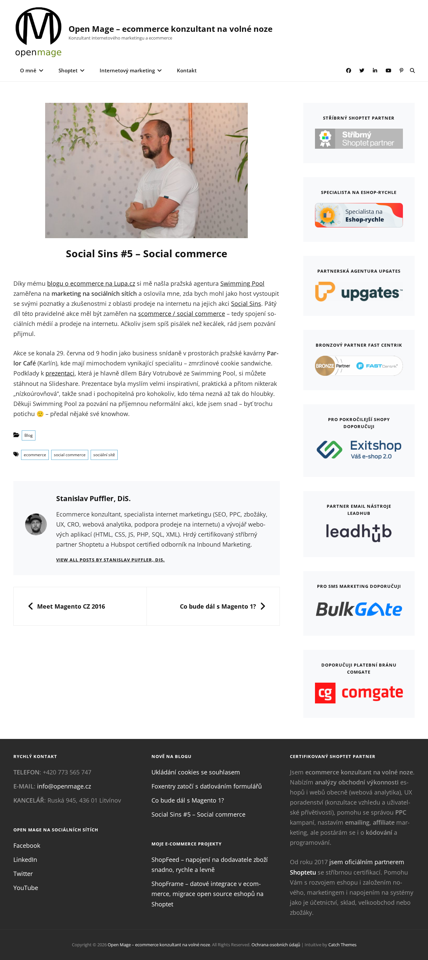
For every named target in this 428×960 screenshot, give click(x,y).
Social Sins (246, 303)
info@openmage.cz (64, 786)
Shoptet (68, 70)
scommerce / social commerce (181, 314)
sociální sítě (104, 455)
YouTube (25, 888)
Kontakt (187, 70)
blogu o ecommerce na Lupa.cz (91, 283)
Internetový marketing (127, 70)
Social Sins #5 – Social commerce (198, 814)
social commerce (70, 455)
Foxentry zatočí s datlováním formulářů (206, 786)
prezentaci (60, 373)
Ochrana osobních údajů (275, 945)
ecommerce (35, 455)
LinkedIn (25, 859)
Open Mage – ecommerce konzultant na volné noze (171, 28)
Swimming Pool (242, 283)
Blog (28, 435)
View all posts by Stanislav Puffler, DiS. (110, 560)
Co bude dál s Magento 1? (187, 800)
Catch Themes (342, 945)
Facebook (26, 845)
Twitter (23, 874)
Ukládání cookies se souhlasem (195, 772)
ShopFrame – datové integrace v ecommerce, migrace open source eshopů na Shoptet (207, 894)
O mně (28, 70)
